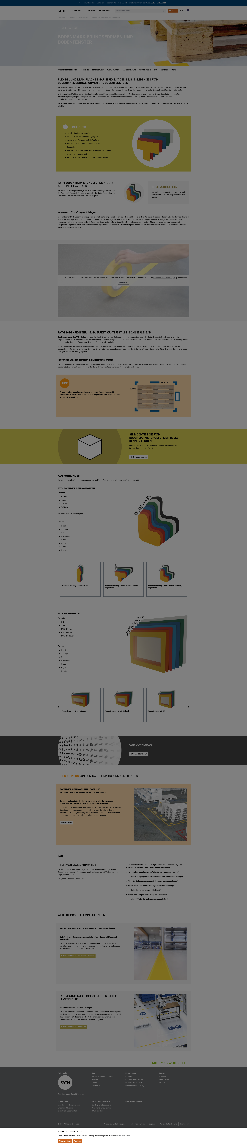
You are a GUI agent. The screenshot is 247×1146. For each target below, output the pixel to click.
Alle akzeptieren (65, 1141)
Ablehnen (77, 1141)
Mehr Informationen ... (123, 1136)
